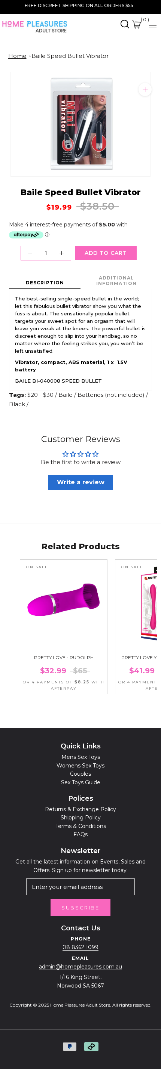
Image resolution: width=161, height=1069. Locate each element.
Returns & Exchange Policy (80, 809)
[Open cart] (136, 25)
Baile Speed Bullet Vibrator (70, 55)
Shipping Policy (81, 817)
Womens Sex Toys (80, 765)
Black (17, 404)
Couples (80, 773)
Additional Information (116, 280)
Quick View (63, 640)
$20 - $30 (40, 394)
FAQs (80, 834)
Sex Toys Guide (80, 782)
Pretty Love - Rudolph (64, 657)
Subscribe (80, 908)
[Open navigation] (153, 25)
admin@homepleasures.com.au (80, 966)
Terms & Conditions (80, 826)
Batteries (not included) (111, 394)
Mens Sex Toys (80, 757)
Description (45, 282)
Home (17, 55)
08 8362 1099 (80, 947)
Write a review (80, 482)
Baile (65, 394)
